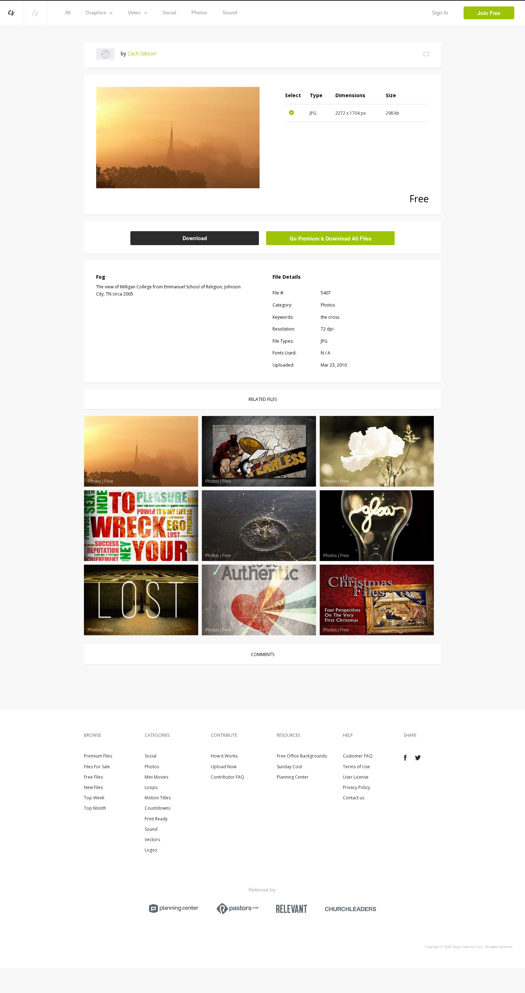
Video (134, 12)
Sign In (440, 13)
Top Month (95, 808)
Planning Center (293, 777)
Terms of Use (356, 767)
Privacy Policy (356, 787)
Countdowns (157, 808)
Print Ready (156, 819)
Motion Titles (158, 798)
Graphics (96, 12)
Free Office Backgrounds (302, 756)
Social (169, 12)
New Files (93, 787)
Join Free (489, 12)
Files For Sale (97, 767)
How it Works (224, 756)
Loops (151, 787)
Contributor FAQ (227, 777)
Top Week (94, 798)
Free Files (93, 777)
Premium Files (98, 756)
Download (194, 238)
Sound (229, 12)
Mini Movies (156, 777)
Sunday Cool (289, 767)
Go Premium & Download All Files (330, 238)
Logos (151, 850)
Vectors (152, 839)
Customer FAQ (357, 756)
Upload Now (223, 767)
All (67, 12)
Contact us (353, 798)
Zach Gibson (142, 53)
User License (356, 777)
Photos (199, 12)
